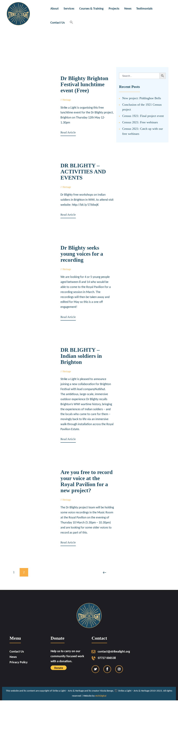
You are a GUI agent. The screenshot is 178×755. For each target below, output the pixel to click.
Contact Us (17, 651)
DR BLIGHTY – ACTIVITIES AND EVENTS (83, 172)
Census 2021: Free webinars (140, 122)
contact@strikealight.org (114, 651)
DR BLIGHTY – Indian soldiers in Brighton (81, 356)
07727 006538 (107, 658)
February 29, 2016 (84, 269)
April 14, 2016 (82, 187)
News (13, 657)
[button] (71, 22)
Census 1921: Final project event (143, 116)
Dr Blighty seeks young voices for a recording (81, 254)
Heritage (67, 187)
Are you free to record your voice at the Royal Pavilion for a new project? (86, 481)
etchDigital (100, 696)
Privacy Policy (19, 662)
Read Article (68, 132)
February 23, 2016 (84, 371)
